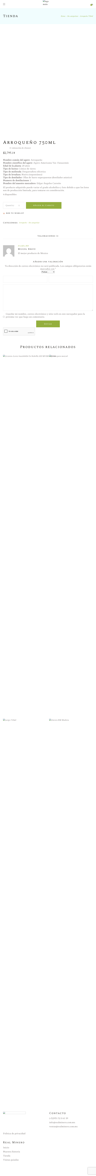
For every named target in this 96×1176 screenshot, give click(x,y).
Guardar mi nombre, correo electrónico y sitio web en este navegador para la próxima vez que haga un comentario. (45, 315)
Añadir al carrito (43, 205)
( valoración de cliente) (20, 148)
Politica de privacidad (14, 1133)
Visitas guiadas (11, 1160)
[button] (13, 213)
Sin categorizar (34, 222)
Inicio (6, 1147)
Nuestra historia (11, 1151)
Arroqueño (23, 222)
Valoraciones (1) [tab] (48, 236)
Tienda (6, 1156)
